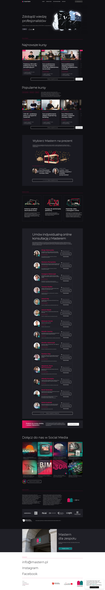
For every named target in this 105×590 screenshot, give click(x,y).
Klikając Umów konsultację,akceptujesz (66, 251)
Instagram (30, 568)
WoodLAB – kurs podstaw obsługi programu (48, 281)
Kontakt (23, 585)
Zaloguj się (79, 1)
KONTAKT (64, 1)
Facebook (29, 574)
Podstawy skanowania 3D (45, 326)
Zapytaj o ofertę (65, 548)
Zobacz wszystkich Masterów (52, 413)
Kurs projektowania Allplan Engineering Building (49, 396)
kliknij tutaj (94, 584)
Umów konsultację (66, 253)
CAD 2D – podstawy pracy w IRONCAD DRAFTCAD (49, 305)
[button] (79, 79)
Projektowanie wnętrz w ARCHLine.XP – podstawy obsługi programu (49, 293)
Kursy (23, 581)
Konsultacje (48, 1)
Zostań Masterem (56, 1)
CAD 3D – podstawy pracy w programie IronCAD (49, 316)
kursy (43, 1)
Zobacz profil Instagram (34, 481)
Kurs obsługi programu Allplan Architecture (48, 397)
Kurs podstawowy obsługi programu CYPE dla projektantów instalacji (49, 269)
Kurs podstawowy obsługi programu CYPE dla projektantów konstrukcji (49, 257)
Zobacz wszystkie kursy (52, 79)
